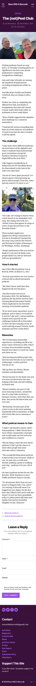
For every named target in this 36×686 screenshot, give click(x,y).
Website (5, 578)
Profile (18, 13)
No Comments (19, 27)
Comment (6, 539)
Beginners (6, 633)
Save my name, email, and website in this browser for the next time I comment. (17, 588)
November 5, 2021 (26, 23)
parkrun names (8, 642)
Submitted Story (9, 654)
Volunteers (6, 657)
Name (5, 559)
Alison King (12, 23)
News (4, 639)
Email (4, 568)
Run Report (7, 648)
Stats (4, 651)
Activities (6, 630)
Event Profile (7, 636)
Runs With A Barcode (18, 4)
